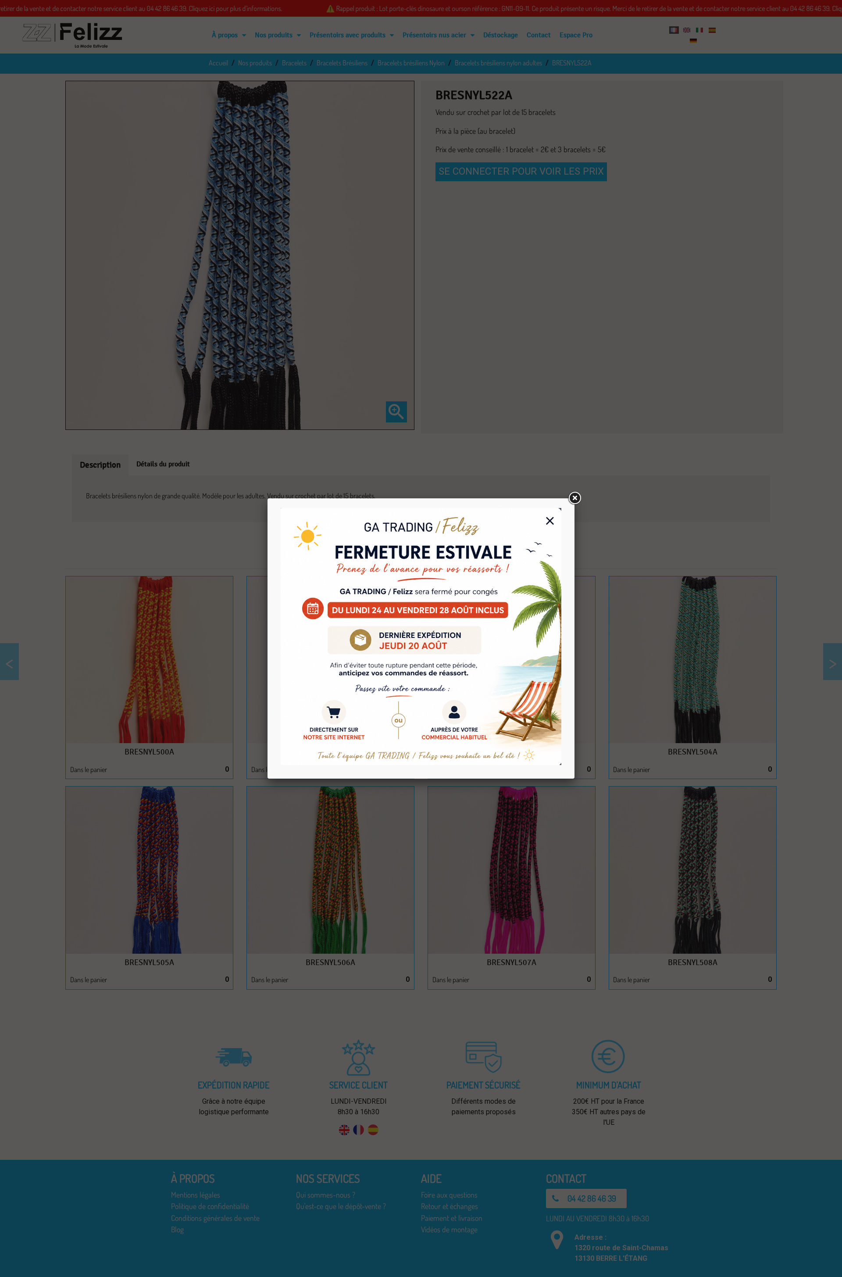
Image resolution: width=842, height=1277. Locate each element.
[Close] (574, 498)
